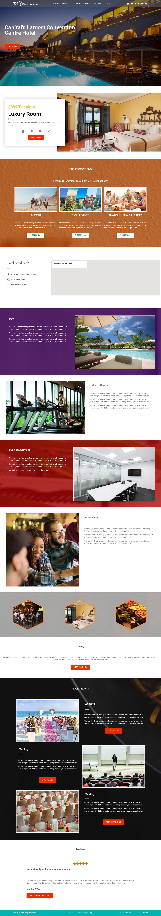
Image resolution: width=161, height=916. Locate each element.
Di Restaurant (136, 913)
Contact (109, 3)
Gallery (97, 3)
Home (55, 3)
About (79, 3)
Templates (66, 3)
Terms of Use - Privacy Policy (80, 913)
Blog (87, 3)
